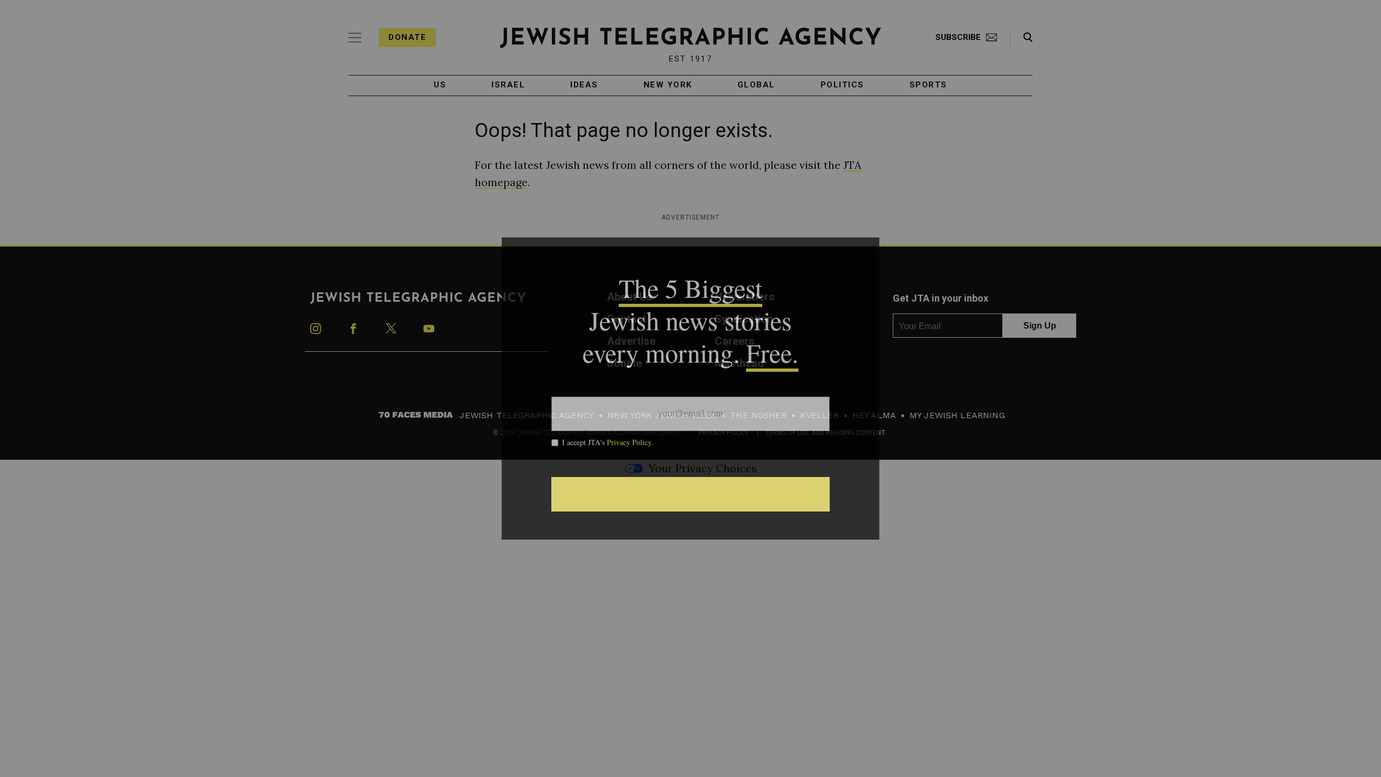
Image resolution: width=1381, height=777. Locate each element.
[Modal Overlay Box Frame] (690, 388)
